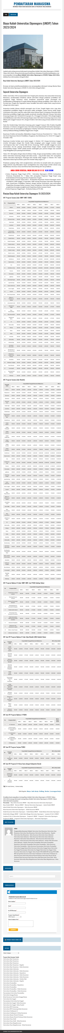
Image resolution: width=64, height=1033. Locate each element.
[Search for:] (32, 876)
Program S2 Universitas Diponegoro (24, 818)
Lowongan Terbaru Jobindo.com (13, 940)
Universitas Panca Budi (34, 857)
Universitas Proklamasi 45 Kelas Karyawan (15, 1013)
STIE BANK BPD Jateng (46, 852)
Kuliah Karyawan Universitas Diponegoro (14, 812)
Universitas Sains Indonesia (46, 835)
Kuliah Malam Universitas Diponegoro (49, 812)
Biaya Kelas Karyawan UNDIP (18, 802)
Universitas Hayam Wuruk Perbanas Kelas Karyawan (17, 1017)
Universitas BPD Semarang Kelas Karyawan (15, 1009)
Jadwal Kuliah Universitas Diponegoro (13, 807)
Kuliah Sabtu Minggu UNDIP (10, 814)
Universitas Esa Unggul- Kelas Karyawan (14, 1003)
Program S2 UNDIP (8, 818)
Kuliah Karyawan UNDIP (32, 809)
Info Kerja (35, 791)
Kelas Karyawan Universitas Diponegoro (14, 809)
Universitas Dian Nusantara (39, 831)
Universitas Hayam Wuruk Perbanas (32, 855)
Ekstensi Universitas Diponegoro (33, 805)
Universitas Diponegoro (41, 818)
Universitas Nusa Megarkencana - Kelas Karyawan (17, 1025)
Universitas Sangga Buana (21, 848)
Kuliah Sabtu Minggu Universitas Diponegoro (32, 814)
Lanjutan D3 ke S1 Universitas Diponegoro (14, 816)
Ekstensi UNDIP (19, 805)
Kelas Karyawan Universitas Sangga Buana (39, 848)
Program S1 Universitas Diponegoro (48, 816)
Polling (41, 791)
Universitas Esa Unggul (9, 999)
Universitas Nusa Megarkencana (28, 859)
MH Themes (20, 1031)
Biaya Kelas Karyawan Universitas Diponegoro (40, 802)
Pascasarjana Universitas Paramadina (46, 846)
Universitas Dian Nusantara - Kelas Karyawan (26, 835)
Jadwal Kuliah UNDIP (49, 805)
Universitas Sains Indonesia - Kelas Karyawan (26, 837)
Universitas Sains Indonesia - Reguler (13, 981)
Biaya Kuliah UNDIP (8, 805)
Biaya (29, 791)
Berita (47, 791)
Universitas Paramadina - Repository (13, 985)
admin (15, 828)
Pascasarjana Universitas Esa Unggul (30, 850)
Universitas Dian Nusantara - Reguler (45, 833)
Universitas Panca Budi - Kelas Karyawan (14, 1021)
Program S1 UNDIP (32, 816)
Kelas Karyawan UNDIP (31, 807)
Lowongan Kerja (55, 791)
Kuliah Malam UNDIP (32, 812)
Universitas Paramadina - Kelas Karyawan (44, 844)
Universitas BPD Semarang (10, 1007)
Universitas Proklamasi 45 (36, 853)
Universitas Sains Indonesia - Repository (14, 973)
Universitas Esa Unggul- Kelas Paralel (30, 852)
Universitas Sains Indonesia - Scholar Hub (40, 840)
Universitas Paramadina (34, 842)
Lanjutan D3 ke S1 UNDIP (52, 814)
